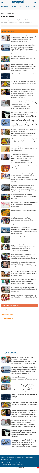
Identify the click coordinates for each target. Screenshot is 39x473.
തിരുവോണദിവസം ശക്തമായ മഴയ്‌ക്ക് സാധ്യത (23, 75)
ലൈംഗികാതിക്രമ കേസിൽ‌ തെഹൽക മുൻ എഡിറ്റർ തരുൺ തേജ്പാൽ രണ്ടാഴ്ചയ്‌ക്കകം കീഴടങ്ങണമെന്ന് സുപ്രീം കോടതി (24, 265)
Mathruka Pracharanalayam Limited (11, 463)
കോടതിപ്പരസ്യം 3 (7, 319)
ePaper (14, 7)
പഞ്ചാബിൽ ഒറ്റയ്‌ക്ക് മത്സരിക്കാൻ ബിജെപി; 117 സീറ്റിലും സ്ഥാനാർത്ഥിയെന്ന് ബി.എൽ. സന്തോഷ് (24, 149)
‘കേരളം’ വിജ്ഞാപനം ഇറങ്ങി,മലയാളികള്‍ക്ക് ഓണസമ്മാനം (23, 57)
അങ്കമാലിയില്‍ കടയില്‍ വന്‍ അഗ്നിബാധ (24, 237)
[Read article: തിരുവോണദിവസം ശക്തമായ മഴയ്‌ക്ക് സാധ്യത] (5, 76)
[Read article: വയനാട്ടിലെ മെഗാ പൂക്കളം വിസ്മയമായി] (5, 212)
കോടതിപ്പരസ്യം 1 (7, 310)
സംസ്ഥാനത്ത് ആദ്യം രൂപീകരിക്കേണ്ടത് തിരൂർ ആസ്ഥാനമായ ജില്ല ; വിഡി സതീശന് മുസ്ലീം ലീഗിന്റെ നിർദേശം (23, 281)
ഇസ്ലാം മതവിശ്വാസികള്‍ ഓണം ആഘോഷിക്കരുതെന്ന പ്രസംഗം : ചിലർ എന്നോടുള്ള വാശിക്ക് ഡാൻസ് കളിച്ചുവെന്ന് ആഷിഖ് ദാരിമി (23, 248)
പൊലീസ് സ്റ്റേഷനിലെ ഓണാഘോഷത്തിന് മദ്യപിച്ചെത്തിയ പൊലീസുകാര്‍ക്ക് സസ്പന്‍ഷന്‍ (24, 204)
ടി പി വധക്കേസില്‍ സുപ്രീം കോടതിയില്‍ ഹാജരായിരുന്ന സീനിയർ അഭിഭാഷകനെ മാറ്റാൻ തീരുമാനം (24, 273)
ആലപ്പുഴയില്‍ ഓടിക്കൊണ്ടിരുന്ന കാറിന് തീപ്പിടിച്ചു (23, 167)
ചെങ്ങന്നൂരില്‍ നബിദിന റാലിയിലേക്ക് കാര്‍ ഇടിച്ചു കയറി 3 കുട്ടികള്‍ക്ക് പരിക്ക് (23, 83)
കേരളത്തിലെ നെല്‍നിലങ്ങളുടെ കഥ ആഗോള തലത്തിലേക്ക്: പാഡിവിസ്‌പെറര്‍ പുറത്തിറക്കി (24, 289)
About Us (3, 457)
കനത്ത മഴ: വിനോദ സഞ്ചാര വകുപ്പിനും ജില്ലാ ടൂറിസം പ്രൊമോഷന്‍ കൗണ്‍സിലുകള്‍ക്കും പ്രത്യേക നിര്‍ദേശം (24, 114)
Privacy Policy (29, 457)
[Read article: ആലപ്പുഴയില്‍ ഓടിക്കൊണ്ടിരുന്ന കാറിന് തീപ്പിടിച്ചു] (5, 168)
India (27, 7)
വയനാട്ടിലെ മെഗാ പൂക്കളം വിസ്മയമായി (23, 210)
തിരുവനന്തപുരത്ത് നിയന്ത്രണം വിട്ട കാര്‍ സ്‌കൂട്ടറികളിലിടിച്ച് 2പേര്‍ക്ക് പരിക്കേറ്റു (24, 140)
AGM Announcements (7, 459)
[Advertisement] (19, 335)
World (34, 7)
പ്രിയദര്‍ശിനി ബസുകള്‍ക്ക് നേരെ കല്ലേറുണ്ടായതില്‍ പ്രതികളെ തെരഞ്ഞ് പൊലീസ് (23, 196)
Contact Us (11, 457)
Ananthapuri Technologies (16, 464)
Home (2, 13)
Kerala (21, 7)
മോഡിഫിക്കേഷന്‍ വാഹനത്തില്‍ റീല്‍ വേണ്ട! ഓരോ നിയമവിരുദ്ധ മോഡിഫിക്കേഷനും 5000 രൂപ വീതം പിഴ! (24, 256)
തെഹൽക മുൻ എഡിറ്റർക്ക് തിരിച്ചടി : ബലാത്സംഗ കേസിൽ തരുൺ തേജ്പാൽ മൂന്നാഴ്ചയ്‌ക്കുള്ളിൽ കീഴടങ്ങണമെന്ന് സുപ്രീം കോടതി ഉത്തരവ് (23, 67)
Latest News (5, 7)
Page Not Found (10, 13)
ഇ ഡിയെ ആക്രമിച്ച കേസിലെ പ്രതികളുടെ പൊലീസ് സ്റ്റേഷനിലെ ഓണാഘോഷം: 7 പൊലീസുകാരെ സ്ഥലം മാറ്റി (23, 221)
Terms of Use (20, 457)
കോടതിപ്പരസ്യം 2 (7, 314)
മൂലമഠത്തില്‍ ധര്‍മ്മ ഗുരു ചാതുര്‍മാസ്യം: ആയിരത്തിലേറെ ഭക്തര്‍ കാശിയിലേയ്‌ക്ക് (24, 296)
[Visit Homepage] (18, 2)
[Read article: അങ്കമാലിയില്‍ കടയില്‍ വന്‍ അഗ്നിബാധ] (5, 239)
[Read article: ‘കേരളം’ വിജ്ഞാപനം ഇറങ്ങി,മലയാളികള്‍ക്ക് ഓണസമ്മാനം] (5, 59)
